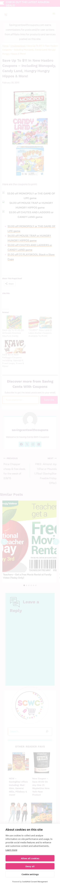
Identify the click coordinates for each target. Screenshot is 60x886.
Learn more (11, 849)
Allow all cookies (30, 858)
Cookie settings (30, 874)
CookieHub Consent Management (35, 881)
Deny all (30, 866)
